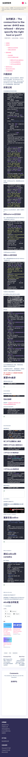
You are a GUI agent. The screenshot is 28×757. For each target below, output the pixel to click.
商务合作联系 (5, 752)
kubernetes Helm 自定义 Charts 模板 (7, 644)
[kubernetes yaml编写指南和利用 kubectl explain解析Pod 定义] (17, 625)
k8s (10, 653)
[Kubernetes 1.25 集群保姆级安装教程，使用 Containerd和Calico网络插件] (8, 625)
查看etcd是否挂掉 (12, 49)
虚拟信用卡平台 (5, 724)
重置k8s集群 (8, 52)
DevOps (16, 38)
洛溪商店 (4, 733)
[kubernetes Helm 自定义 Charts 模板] (8, 639)
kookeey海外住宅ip (6, 731)
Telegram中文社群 (6, 750)
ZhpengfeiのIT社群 (6, 748)
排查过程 (8, 45)
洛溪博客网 (6, 3)
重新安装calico (9, 66)
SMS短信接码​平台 (6, 729)
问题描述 (8, 43)
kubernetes (15, 653)
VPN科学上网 (5, 727)
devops (5, 653)
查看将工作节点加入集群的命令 (16, 60)
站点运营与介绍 (5, 741)
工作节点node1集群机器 (15, 62)
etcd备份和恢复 (9, 70)
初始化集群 (10, 55)
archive (13, 38)
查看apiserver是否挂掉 (13, 47)
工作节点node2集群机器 (15, 64)
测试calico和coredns (10, 68)
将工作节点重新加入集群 (13, 57)
